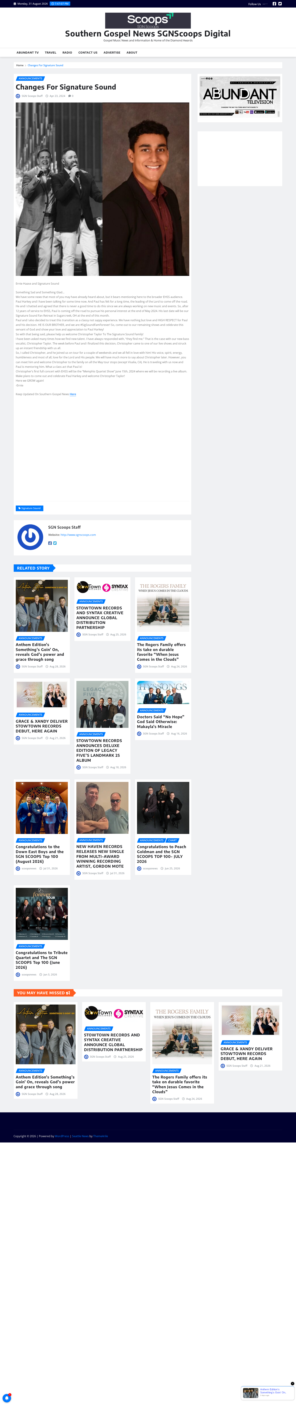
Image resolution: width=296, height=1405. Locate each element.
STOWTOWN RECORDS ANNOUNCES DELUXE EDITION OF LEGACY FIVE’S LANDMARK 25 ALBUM (99, 750)
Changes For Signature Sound (45, 65)
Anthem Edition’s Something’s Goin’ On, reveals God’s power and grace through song (40, 652)
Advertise (112, 52)
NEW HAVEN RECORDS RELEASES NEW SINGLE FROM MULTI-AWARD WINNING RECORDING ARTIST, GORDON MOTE (100, 856)
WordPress (62, 1136)
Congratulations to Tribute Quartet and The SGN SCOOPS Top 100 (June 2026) (42, 960)
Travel (50, 52)
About (132, 52)
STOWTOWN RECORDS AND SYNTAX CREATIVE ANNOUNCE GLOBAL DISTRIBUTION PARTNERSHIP (100, 617)
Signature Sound (31, 508)
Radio (67, 52)
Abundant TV (28, 52)
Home (20, 65)
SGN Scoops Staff (32, 96)
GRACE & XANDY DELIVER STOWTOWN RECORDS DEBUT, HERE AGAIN (42, 726)
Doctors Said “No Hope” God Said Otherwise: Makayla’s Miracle (160, 721)
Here (73, 394)
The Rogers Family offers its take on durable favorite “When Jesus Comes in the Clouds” (161, 652)
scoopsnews (29, 868)
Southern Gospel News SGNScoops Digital (148, 33)
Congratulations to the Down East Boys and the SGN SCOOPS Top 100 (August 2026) (40, 854)
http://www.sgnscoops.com (78, 535)
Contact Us (87, 52)
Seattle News (80, 1136)
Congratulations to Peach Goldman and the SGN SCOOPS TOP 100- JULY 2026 (161, 854)
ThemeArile (100, 1136)
